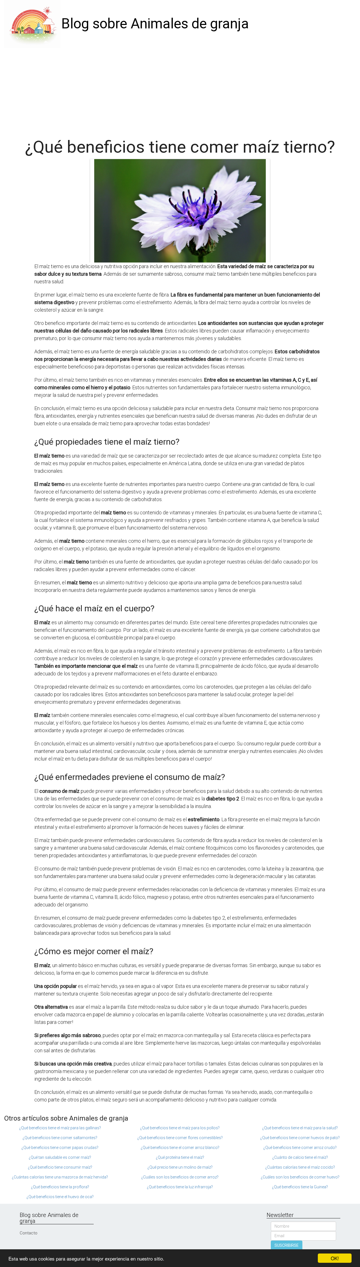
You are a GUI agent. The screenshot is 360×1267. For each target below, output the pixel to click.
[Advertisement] (180, 90)
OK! (335, 1258)
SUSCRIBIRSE (286, 1245)
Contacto (28, 1233)
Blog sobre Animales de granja (155, 23)
